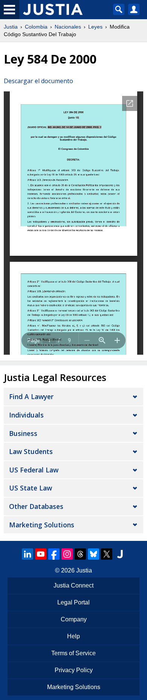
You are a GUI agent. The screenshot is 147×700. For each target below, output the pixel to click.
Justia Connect (73, 585)
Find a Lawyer (31, 396)
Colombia (36, 27)
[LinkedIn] (27, 554)
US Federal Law (33, 469)
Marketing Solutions (41, 524)
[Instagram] (67, 554)
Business (23, 433)
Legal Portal (73, 602)
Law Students (31, 451)
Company (74, 619)
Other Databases (36, 506)
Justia (11, 27)
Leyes (95, 27)
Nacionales (68, 27)
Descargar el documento (38, 81)
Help (73, 636)
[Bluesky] (93, 554)
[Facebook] (54, 554)
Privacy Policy (74, 670)
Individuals (26, 414)
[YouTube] (40, 554)
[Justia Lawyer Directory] (120, 554)
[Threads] (80, 554)
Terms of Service (73, 653)
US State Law (30, 487)
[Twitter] (106, 554)
